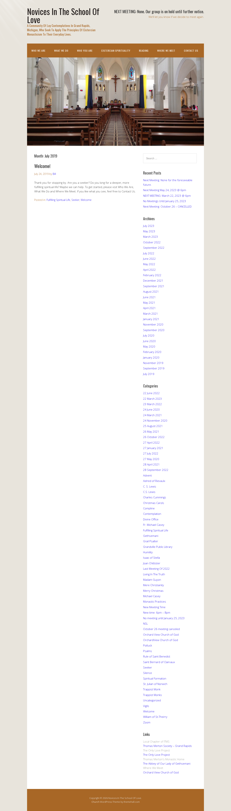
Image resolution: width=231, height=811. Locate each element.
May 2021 (149, 302)
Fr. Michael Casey (153, 525)
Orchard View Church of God (161, 634)
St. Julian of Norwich (155, 684)
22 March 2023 (152, 398)
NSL (145, 623)
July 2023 (148, 226)
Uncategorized (152, 700)
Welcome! (42, 165)
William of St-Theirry (155, 717)
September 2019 (153, 368)
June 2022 (149, 258)
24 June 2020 (151, 409)
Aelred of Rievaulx (154, 481)
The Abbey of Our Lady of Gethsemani (166, 763)
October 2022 (152, 242)
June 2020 (149, 341)
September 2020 (153, 330)
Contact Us (191, 50)
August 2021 (151, 291)
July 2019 (148, 374)
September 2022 (153, 247)
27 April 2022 (151, 442)
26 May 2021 (151, 431)
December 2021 (153, 280)
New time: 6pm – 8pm (156, 612)
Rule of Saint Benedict (156, 656)
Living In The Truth (154, 574)
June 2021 (149, 297)
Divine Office (150, 519)
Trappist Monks (152, 695)
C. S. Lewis (149, 486)
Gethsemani (150, 536)
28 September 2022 (155, 470)
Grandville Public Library (157, 547)
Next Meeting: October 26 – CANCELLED (167, 206)
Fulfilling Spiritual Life (58, 200)
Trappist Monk (151, 689)
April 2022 (149, 269)
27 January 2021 (153, 448)
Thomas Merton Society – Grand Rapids (167, 746)
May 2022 (149, 264)
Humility (148, 552)
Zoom (146, 722)
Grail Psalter (150, 541)
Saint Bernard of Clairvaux (159, 662)
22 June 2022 (151, 393)
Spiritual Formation (154, 678)
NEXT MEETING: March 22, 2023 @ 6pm (167, 195)
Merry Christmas (153, 590)
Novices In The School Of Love (63, 15)
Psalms (147, 651)
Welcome (86, 200)
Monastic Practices (154, 601)
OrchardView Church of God (160, 640)
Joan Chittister (151, 563)
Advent (147, 475)
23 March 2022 (152, 404)
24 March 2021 (152, 415)
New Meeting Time (154, 607)
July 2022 (148, 253)
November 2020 (153, 324)
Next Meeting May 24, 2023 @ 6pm (164, 190)
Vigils (146, 706)
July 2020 (148, 335)
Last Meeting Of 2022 (156, 568)
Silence (147, 673)
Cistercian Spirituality (115, 50)
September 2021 (153, 286)
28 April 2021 (151, 464)
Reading (144, 50)
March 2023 (150, 236)
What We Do (61, 50)
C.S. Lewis (149, 492)
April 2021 (149, 308)
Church (95, 801)
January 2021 (151, 319)
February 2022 (152, 275)
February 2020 (152, 352)
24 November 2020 (155, 420)
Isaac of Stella (151, 557)
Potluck (147, 645)
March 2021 (150, 313)
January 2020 (151, 357)
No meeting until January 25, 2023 (164, 618)
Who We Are (38, 50)
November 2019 (153, 363)
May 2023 (149, 231)
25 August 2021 (153, 426)
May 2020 (149, 346)
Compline (149, 508)
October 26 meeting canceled (161, 629)
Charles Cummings (154, 497)
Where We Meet (166, 50)
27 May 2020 (151, 459)
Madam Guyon (152, 579)
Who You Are (85, 50)
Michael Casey (151, 596)
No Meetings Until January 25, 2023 (164, 201)
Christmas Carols (153, 503)
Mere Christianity (153, 585)
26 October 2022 (154, 437)
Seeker (75, 200)
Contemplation (152, 513)
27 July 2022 (150, 453)
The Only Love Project (156, 754)
